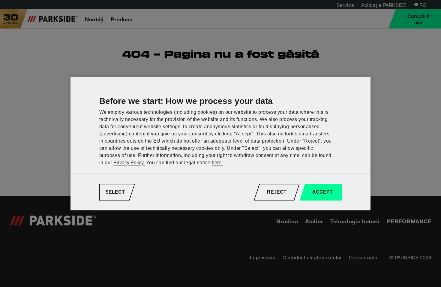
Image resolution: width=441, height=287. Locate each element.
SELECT (115, 192)
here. (217, 162)
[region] (220, 143)
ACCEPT (322, 192)
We (102, 112)
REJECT (276, 192)
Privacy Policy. (129, 162)
